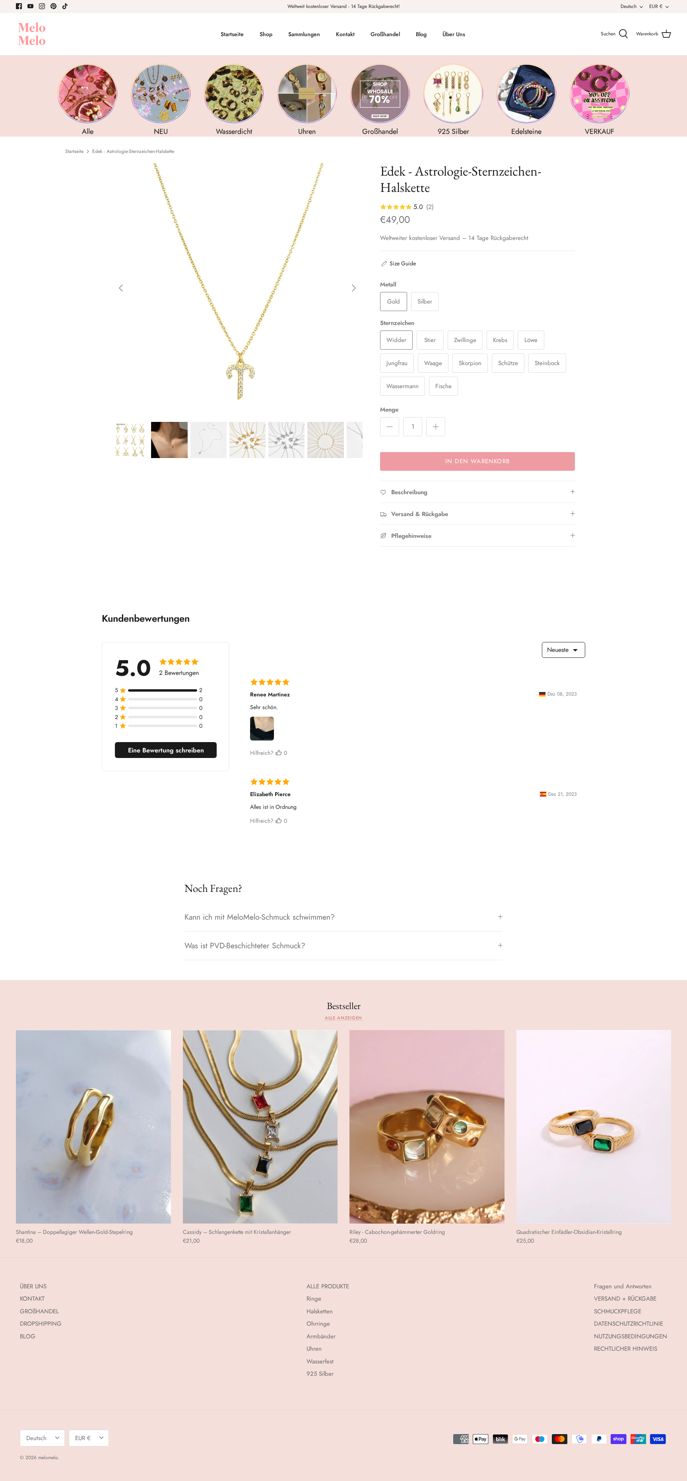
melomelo (48, 1457)
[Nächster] (354, 288)
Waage (433, 363)
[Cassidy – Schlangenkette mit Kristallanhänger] (260, 1127)
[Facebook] (19, 6)
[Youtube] (30, 6)
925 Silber (320, 1373)
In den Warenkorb (477, 461)
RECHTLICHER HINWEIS (625, 1348)
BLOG (27, 1336)
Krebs (500, 340)
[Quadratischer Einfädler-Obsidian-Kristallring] (593, 1127)
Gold (393, 301)
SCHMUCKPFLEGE (617, 1311)
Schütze (508, 363)
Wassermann (402, 386)
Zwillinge (465, 340)
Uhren (314, 1348)
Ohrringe (318, 1323)
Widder (396, 340)
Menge (389, 410)
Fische (443, 386)
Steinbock (547, 363)
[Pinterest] (53, 6)
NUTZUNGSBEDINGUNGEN (630, 1336)
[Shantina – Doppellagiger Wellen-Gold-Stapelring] (93, 1127)
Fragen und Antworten (623, 1286)
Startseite (232, 34)
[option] (237, 288)
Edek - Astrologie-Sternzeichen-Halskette (133, 151)
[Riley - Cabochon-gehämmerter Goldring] (427, 1127)
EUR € (655, 6)
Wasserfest (320, 1361)
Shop (266, 34)
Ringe (314, 1298)
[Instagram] (42, 6)
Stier (430, 340)
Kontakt (345, 34)
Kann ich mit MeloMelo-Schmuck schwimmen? (259, 916)
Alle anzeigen (344, 1018)
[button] (398, 263)
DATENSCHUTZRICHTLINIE (628, 1323)
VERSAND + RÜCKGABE (625, 1298)
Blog (421, 34)
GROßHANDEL (39, 1311)
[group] (87, 100)
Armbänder (321, 1336)
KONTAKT (32, 1298)
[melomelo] (32, 34)
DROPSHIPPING (41, 1323)
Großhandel (385, 34)
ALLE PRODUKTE (328, 1286)
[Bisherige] (121, 288)
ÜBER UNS (33, 1286)
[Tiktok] (65, 6)
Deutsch (629, 6)
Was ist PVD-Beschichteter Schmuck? (244, 945)
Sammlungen (304, 34)
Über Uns (453, 34)
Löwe (531, 340)
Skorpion (470, 363)
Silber (424, 301)
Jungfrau (397, 363)
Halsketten (320, 1311)
